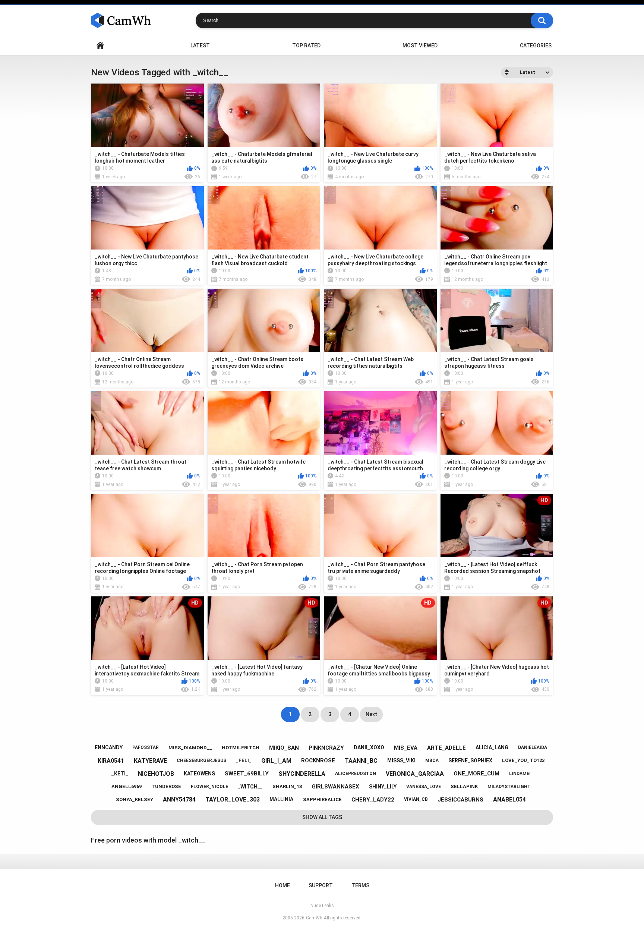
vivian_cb (416, 799)
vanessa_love (423, 786)
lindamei (520, 773)
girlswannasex (335, 786)
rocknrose (318, 760)
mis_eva (405, 747)
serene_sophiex (470, 760)
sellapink (464, 786)
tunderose (166, 786)
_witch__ (250, 787)
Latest (200, 45)
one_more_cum (476, 773)
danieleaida (532, 747)
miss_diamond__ (190, 747)
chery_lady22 (372, 799)
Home (100, 45)
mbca (432, 760)
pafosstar (145, 747)
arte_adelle (446, 747)
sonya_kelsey (134, 799)
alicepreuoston (355, 773)
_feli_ (244, 760)
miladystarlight (509, 786)
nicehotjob (156, 773)
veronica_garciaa (415, 773)
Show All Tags (322, 817)
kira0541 (111, 760)
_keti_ (119, 774)
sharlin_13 (287, 786)
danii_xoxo (369, 747)
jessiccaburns (460, 799)
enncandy (109, 747)
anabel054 (509, 799)
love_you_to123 (523, 760)
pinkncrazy (326, 747)
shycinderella (301, 773)
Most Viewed (420, 45)
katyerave (150, 760)
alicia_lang (492, 747)
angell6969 (126, 786)
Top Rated (306, 45)
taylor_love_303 (232, 799)
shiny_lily (383, 787)
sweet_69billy (247, 773)
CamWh (314, 918)
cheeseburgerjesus (201, 760)
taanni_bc (361, 760)
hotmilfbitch (240, 747)
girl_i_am (276, 760)
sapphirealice (322, 799)
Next (371, 714)
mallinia (281, 799)
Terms (360, 885)
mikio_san (284, 747)
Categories (536, 45)
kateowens (199, 774)
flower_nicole (209, 786)
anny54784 (179, 799)
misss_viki (401, 760)
